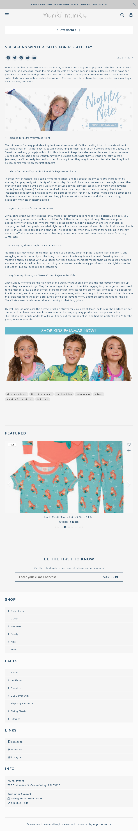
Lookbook (16, 680)
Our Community (19, 695)
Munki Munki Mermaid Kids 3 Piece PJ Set (68, 516)
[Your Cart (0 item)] (131, 15)
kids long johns (64, 394)
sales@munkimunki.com (26, 798)
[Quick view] (129, 450)
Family (14, 633)
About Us (16, 687)
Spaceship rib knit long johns (49, 196)
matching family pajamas (20, 259)
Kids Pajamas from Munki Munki (92, 74)
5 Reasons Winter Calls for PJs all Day (48, 47)
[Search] (122, 15)
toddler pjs (42, 399)
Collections (17, 610)
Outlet (14, 618)
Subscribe (111, 577)
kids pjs (98, 394)
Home (14, 672)
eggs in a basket (117, 289)
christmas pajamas (16, 394)
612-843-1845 (19, 802)
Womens (15, 626)
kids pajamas (83, 394)
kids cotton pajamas (41, 394)
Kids (13, 641)
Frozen (29, 189)
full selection (80, 315)
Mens (13, 649)
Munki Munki (44, 312)
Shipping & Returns (21, 703)
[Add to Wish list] (129, 445)
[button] (56, 527)
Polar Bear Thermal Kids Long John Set (33, 229)
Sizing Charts (18, 711)
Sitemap (15, 718)
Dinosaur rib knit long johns (36, 192)
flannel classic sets (65, 155)
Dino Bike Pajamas (101, 148)
